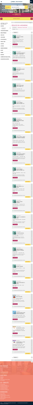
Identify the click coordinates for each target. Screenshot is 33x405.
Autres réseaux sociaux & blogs (5, 379)
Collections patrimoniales (4, 372)
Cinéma (1, 370)
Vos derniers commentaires (4, 389)
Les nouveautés (2, 384)
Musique (1, 369)
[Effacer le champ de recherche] (24, 7)
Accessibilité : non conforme (4, 403)
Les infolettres (2, 380)
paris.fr (1, 402)
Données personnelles (6, 397)
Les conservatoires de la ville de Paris (23, 402)
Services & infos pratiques (4, 367)
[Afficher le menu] (1, 1)
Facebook (1, 376)
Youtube (1, 378)
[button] (31, 1)
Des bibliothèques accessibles (5, 395)
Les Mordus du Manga (3, 388)
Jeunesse (1, 371)
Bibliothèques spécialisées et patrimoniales (10, 402)
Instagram (2, 377)
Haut (32, 361)
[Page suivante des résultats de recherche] (14, 22)
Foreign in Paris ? (3, 396)
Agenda (1, 368)
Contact (3, 393)
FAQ (1, 393)
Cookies (1, 397)
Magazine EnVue (3, 394)
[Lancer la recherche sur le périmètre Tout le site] (26, 7)
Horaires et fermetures (3, 385)
